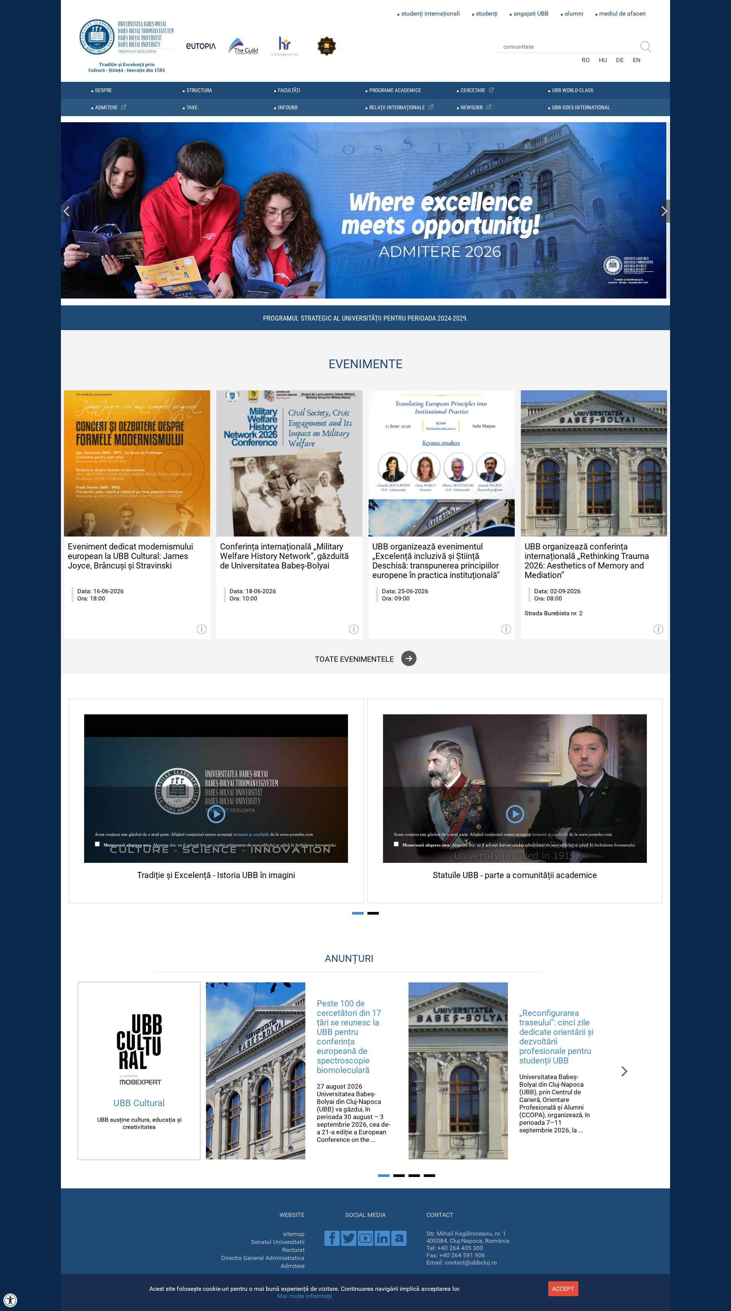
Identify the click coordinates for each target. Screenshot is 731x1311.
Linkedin (382, 1238)
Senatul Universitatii (278, 1242)
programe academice (395, 90)
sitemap (294, 1234)
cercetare (473, 90)
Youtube (365, 1238)
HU (603, 60)
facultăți (289, 90)
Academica (399, 1238)
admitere (106, 107)
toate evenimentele (354, 659)
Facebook (332, 1238)
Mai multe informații (304, 1296)
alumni (574, 13)
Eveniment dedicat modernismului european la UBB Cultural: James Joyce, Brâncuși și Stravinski (130, 556)
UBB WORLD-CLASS (572, 90)
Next (664, 211)
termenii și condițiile (251, 834)
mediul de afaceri (622, 13)
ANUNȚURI (349, 958)
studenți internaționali (430, 13)
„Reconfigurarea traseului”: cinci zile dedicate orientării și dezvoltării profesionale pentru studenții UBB (556, 1036)
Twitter (348, 1238)
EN (636, 60)
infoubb (288, 107)
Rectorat (293, 1250)
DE (620, 60)
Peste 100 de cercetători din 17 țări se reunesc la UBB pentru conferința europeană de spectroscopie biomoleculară (349, 1037)
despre (103, 90)
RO (586, 60)
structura (199, 90)
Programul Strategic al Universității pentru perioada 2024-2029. (365, 318)
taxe (192, 107)
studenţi (487, 13)
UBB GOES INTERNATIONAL (581, 107)
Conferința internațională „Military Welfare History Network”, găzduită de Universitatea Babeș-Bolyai (284, 556)
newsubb (472, 107)
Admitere (293, 1265)
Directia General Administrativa (263, 1257)
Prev (67, 211)
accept (563, 1288)
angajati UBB (531, 13)
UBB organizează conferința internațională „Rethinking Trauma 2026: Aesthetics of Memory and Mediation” (587, 561)
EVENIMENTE (365, 364)
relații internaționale (397, 107)
